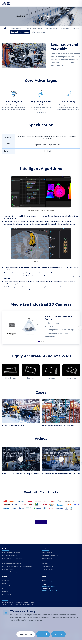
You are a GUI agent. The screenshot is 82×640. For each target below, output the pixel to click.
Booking (41, 522)
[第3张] (43, 341)
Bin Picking (75, 28)
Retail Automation (16, 28)
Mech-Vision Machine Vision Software (12, 558)
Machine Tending (52, 28)
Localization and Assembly (20, 32)
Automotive (5, 580)
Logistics (4, 583)
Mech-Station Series (7, 569)
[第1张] (39, 341)
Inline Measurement (38, 32)
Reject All (43, 634)
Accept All (58, 634)
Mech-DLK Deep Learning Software (11, 563)
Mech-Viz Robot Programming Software (13, 561)
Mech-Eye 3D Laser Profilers (10, 555)
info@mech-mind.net (48, 582)
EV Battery (5, 591)
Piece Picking (65, 28)
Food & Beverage (7, 594)
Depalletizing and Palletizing (34, 28)
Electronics (5, 589)
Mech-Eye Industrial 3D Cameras (11, 552)
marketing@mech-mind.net (49, 590)
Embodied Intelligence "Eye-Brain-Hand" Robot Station (17, 572)
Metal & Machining (7, 586)
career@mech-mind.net (48, 586)
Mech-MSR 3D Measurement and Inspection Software (17, 566)
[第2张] (41, 341)
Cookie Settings (26, 634)
